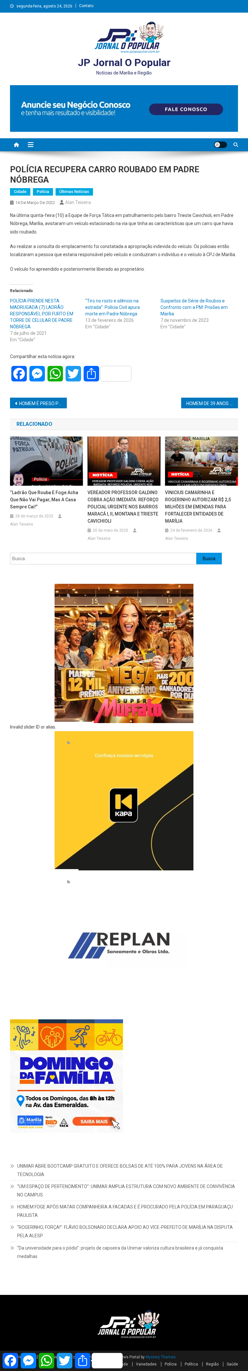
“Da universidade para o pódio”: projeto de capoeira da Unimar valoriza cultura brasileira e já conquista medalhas (120, 1252)
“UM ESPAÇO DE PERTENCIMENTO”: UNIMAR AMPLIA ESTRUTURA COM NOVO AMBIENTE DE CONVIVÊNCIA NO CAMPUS (126, 1190)
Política (191, 1364)
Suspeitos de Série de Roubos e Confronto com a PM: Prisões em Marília (194, 307)
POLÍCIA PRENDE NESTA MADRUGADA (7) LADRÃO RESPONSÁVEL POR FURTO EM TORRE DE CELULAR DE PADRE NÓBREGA (41, 313)
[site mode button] (220, 145)
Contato (86, 6)
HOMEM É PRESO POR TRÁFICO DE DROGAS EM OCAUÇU (43, 403)
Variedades (146, 1364)
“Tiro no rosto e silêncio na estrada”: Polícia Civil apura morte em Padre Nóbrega (112, 307)
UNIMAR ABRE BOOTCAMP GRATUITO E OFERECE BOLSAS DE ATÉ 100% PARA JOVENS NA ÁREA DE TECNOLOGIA (120, 1170)
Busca (209, 558)
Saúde (232, 1364)
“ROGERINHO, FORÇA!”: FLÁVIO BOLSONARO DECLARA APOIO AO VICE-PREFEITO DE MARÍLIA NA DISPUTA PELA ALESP (125, 1231)
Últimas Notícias (74, 191)
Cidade (20, 191)
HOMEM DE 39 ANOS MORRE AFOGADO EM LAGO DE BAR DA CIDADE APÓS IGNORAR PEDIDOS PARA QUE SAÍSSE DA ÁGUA (212, 403)
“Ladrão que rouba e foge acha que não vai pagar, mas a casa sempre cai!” (44, 499)
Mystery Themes (161, 1357)
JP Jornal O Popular (124, 62)
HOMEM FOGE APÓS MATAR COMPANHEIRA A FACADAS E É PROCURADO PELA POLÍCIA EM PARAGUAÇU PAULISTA (125, 1211)
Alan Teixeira (78, 202)
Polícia (43, 191)
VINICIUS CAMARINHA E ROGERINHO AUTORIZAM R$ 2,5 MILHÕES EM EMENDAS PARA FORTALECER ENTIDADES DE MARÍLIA (198, 507)
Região (212, 1364)
